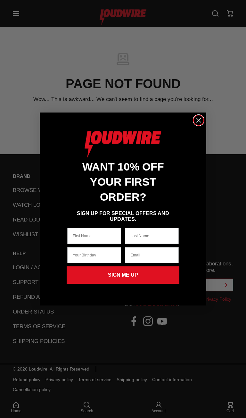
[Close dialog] (198, 120)
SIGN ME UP (123, 275)
